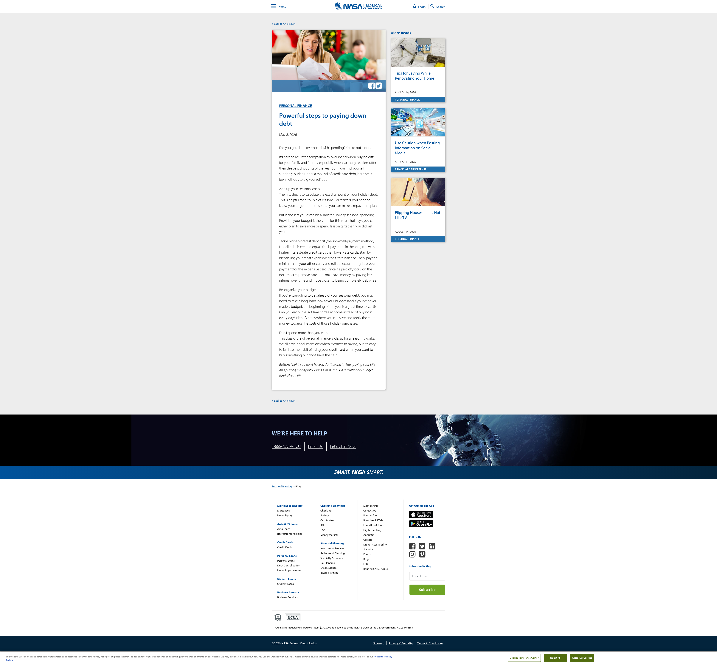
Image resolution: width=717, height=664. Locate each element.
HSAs (323, 530)
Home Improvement (289, 570)
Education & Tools (373, 525)
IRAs (322, 525)
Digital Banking (372, 530)
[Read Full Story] (418, 70)
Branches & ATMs (373, 520)
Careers (367, 539)
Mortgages (283, 510)
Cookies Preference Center (524, 657)
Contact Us (369, 510)
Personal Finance (295, 105)
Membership (371, 505)
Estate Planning (329, 572)
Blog (366, 559)
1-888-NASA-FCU (286, 446)
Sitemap (378, 643)
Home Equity (284, 515)
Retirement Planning (332, 553)
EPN (365, 564)
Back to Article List (284, 23)
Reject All (555, 657)
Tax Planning (327, 563)
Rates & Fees (370, 515)
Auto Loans (283, 529)
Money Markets (329, 535)
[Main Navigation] (273, 6)
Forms (367, 554)
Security (368, 549)
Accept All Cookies (582, 657)
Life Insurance (328, 567)
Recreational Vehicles (289, 533)
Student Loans (285, 584)
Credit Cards (284, 547)
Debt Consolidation (288, 565)
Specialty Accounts (331, 558)
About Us (368, 535)
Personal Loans (286, 560)
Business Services (287, 597)
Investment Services (332, 548)
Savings (324, 515)
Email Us (315, 446)
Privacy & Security (401, 643)
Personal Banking (282, 486)
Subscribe (427, 589)
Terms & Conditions (430, 643)
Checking (325, 510)
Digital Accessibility (375, 544)
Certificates (327, 520)
